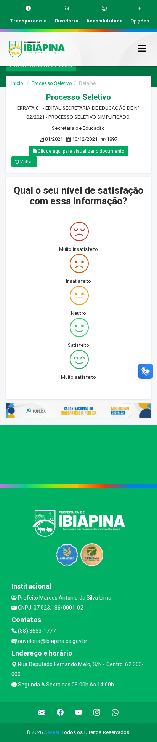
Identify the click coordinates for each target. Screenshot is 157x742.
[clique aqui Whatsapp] (115, 712)
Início (17, 83)
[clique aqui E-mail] (42, 712)
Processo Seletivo (52, 83)
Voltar (26, 161)
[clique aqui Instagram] (97, 712)
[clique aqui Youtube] (78, 712)
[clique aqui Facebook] (60, 712)
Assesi (51, 732)
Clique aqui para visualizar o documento (80, 151)
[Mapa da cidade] (78, 453)
